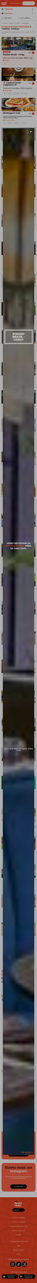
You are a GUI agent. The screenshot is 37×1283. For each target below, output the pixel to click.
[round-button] (31, 131)
